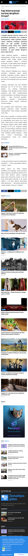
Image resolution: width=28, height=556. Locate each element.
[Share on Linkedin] (17, 32)
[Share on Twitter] (11, 32)
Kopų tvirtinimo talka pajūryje (14, 512)
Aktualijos (5, 230)
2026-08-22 (11, 460)
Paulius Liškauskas (5, 19)
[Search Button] (26, 2)
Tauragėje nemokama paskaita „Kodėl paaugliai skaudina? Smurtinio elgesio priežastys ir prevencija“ (16, 477)
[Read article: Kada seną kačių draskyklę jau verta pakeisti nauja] (14, 225)
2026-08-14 (4, 396)
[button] (3, 548)
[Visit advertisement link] (14, 421)
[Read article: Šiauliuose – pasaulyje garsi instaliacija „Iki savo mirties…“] (14, 244)
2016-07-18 (13, 19)
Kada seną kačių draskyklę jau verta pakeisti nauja (13, 233)
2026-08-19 (4, 235)
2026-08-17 (4, 336)
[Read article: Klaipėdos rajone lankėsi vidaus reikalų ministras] (4, 471)
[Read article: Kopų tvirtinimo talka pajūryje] (4, 514)
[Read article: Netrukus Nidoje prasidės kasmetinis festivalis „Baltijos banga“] (14, 304)
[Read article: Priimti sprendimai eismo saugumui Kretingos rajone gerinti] (4, 458)
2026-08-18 (4, 275)
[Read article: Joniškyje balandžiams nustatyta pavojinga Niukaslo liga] (4, 452)
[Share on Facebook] (4, 32)
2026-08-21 (11, 466)
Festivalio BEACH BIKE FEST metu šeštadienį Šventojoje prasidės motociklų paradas (18, 148)
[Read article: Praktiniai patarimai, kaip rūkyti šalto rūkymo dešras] (4, 519)
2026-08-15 (4, 356)
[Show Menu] (1, 2)
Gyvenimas (7, 6)
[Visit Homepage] (14, 2)
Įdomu (3, 210)
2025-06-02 (11, 521)
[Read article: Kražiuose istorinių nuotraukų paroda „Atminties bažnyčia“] (14, 264)
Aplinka (4, 249)
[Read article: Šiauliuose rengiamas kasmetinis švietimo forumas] (4, 465)
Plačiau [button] (9, 546)
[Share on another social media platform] (24, 32)
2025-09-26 (11, 514)
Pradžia (2, 6)
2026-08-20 (11, 156)
